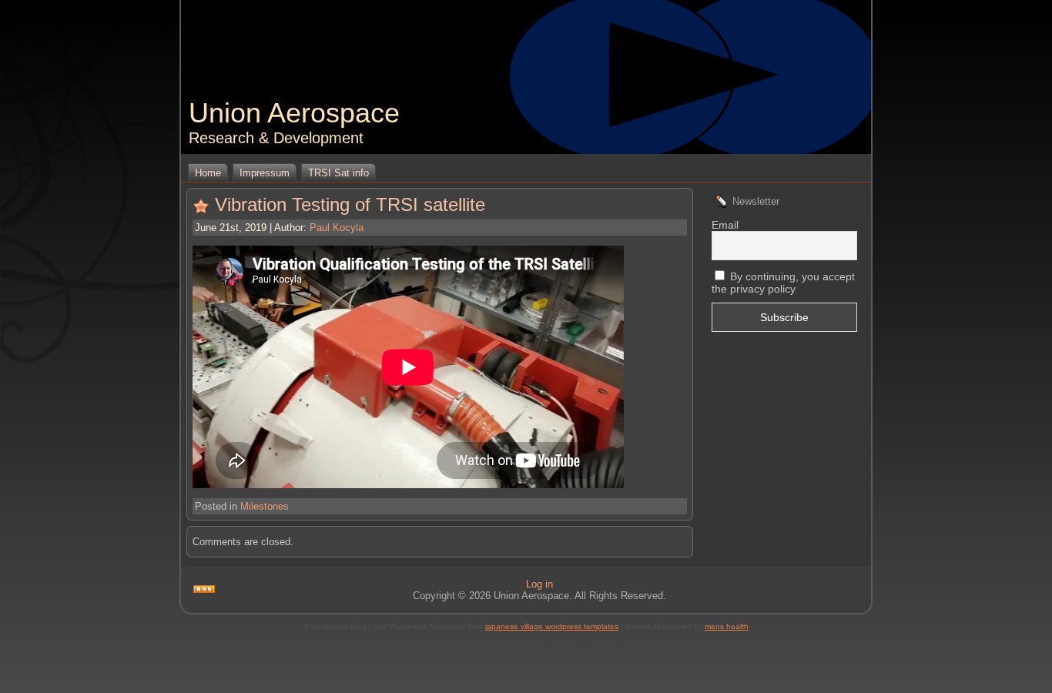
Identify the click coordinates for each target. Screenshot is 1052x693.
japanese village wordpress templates (551, 626)
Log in (539, 584)
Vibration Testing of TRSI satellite (350, 204)
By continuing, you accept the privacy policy (783, 282)
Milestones (264, 506)
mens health (727, 626)
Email (725, 225)
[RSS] (204, 589)
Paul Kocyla (337, 227)
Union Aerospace (294, 113)
